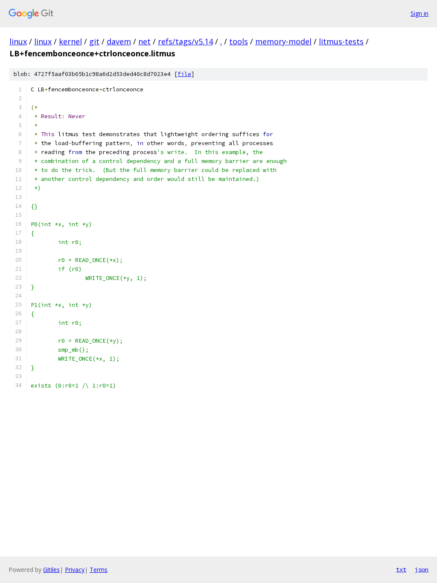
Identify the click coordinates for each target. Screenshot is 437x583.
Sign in (419, 13)
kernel (70, 41)
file (184, 74)
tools (238, 41)
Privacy (74, 570)
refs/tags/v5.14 (185, 41)
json (421, 569)
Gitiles (51, 570)
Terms (99, 570)
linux (18, 41)
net (144, 41)
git (94, 41)
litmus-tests (341, 41)
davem (119, 41)
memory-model (283, 41)
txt (401, 569)
